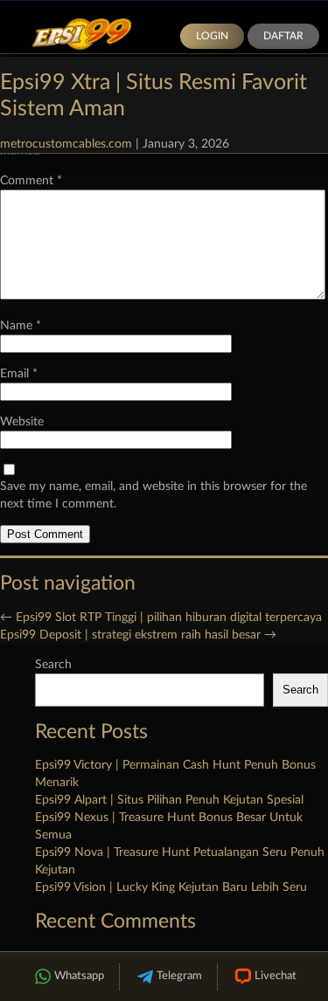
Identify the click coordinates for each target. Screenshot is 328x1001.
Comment (31, 181)
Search (53, 665)
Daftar (283, 36)
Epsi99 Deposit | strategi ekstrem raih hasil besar (138, 635)
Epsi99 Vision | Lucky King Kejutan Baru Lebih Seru (171, 887)
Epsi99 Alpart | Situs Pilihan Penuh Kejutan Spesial (169, 800)
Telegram (179, 976)
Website (22, 422)
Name (20, 326)
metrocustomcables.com (66, 144)
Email (19, 374)
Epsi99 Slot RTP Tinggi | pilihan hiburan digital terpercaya (161, 617)
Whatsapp (79, 976)
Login (212, 36)
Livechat (276, 976)
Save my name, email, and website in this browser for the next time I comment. (153, 495)
